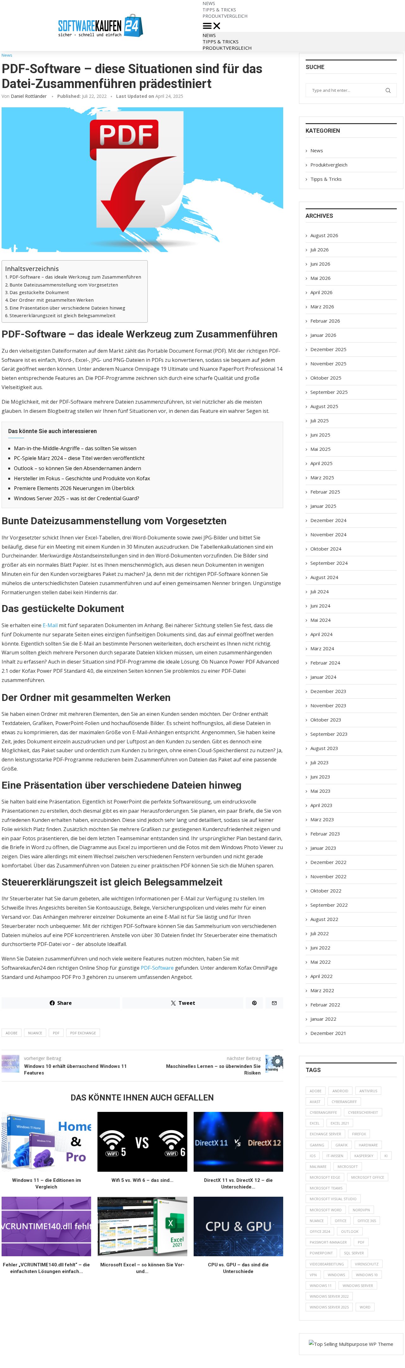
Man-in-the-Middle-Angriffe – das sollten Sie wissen (75, 448)
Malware (318, 1166)
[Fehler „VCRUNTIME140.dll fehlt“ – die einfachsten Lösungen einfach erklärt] (46, 1227)
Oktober (325, 378)
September (329, 392)
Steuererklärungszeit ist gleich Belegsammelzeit (62, 315)
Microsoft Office (367, 1177)
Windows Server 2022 (329, 1296)
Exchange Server (325, 1134)
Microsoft (348, 1166)
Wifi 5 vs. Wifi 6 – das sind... (142, 1180)
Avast (315, 1101)
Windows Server (358, 1285)
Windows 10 (367, 1274)
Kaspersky (363, 1155)
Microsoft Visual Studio (333, 1198)
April (321, 292)
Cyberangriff (344, 1101)
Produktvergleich (224, 16)
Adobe (11, 1033)
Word (365, 1307)
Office (340, 1220)
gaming (317, 1145)
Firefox (359, 1134)
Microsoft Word (326, 1209)
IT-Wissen (335, 1155)
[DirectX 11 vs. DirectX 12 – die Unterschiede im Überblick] (238, 1142)
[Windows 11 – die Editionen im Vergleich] (46, 1142)
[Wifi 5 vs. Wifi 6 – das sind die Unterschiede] (142, 1142)
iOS (312, 1155)
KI (386, 1155)
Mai (320, 278)
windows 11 (321, 1285)
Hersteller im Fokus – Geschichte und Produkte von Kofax (82, 478)
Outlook (349, 1231)
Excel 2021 (340, 1123)
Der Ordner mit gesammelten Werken (51, 300)
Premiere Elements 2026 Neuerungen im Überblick (74, 488)
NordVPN (361, 1209)
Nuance (35, 1033)
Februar (325, 321)
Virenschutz (366, 1264)
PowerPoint (321, 1253)
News (209, 35)
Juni (320, 264)
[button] (303, 25)
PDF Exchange (83, 1033)
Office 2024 (320, 1231)
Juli (319, 249)
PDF (56, 1033)
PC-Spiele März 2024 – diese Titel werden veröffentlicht (79, 458)
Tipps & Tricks (220, 41)
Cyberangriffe (323, 1112)
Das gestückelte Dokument (39, 292)
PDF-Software (157, 967)
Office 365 (367, 1220)
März (322, 306)
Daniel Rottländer (29, 96)
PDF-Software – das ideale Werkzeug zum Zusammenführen (75, 277)
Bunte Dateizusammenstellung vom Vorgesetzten (63, 285)
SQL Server (354, 1253)
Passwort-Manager (328, 1242)
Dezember (328, 349)
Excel (315, 1123)
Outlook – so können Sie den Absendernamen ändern (77, 468)
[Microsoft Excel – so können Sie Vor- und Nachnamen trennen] (142, 1227)
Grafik (341, 1145)
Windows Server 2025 (329, 1307)
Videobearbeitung (327, 1264)
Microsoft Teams (326, 1188)
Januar (323, 335)
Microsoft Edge (325, 1177)
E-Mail (50, 625)
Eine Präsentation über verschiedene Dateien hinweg (67, 308)
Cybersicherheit (363, 1112)
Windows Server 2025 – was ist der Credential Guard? (76, 498)
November (328, 363)
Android (340, 1090)
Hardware (368, 1145)
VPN (313, 1274)
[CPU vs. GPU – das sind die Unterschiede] (238, 1227)
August (324, 235)
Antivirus (368, 1090)
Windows (336, 1274)
